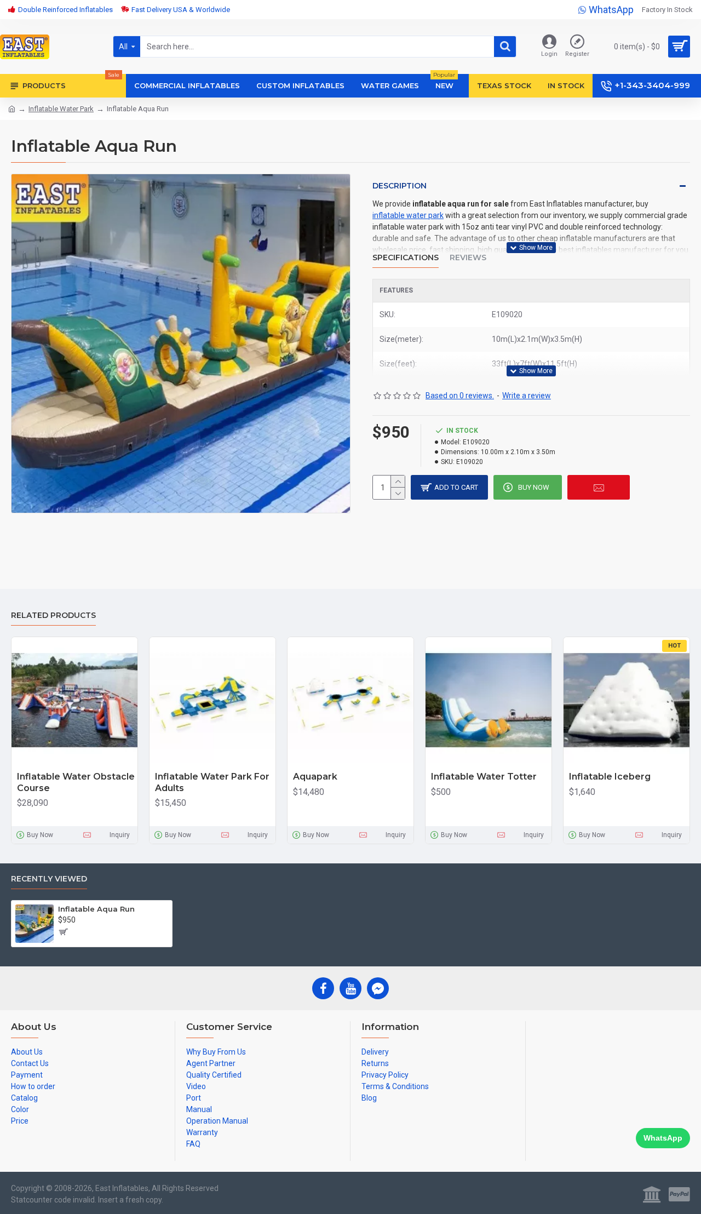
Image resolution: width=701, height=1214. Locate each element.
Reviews (468, 257)
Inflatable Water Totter (484, 776)
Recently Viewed (49, 879)
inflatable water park (408, 215)
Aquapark (315, 776)
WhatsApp (662, 1137)
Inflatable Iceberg (610, 776)
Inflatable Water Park (61, 109)
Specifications (405, 257)
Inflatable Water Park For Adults (212, 782)
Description (399, 186)
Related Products (53, 615)
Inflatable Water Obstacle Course (76, 782)
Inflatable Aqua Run (96, 908)
